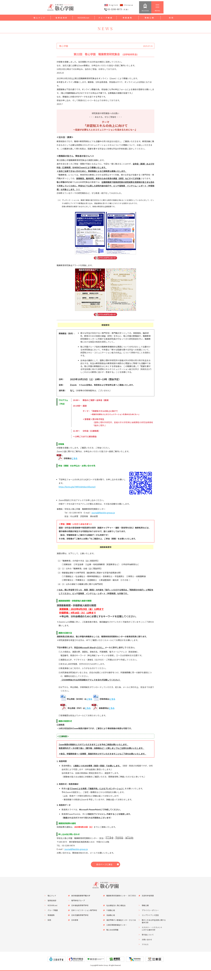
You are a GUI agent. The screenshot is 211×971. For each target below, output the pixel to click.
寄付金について (148, 934)
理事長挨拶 (62, 17)
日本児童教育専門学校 (79, 915)
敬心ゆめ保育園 (112, 930)
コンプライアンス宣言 (150, 915)
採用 (171, 17)
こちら (74, 458)
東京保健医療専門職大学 (80, 895)
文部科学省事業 (148, 895)
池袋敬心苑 (110, 915)
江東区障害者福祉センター (116, 925)
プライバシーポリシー (150, 910)
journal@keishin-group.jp (103, 512)
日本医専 (74, 920)
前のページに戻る (104, 864)
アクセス (145, 944)
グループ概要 (105, 17)
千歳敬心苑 (110, 910)
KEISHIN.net (83, 17)
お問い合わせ (147, 939)
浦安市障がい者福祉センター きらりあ (121, 920)
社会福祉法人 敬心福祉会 (116, 905)
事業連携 (127, 17)
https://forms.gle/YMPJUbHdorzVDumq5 (77, 486)
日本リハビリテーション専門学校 (84, 910)
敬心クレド (40, 17)
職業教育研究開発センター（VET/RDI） (121, 895)
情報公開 (149, 17)
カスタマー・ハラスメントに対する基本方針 (152, 928)
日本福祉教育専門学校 (79, 905)
